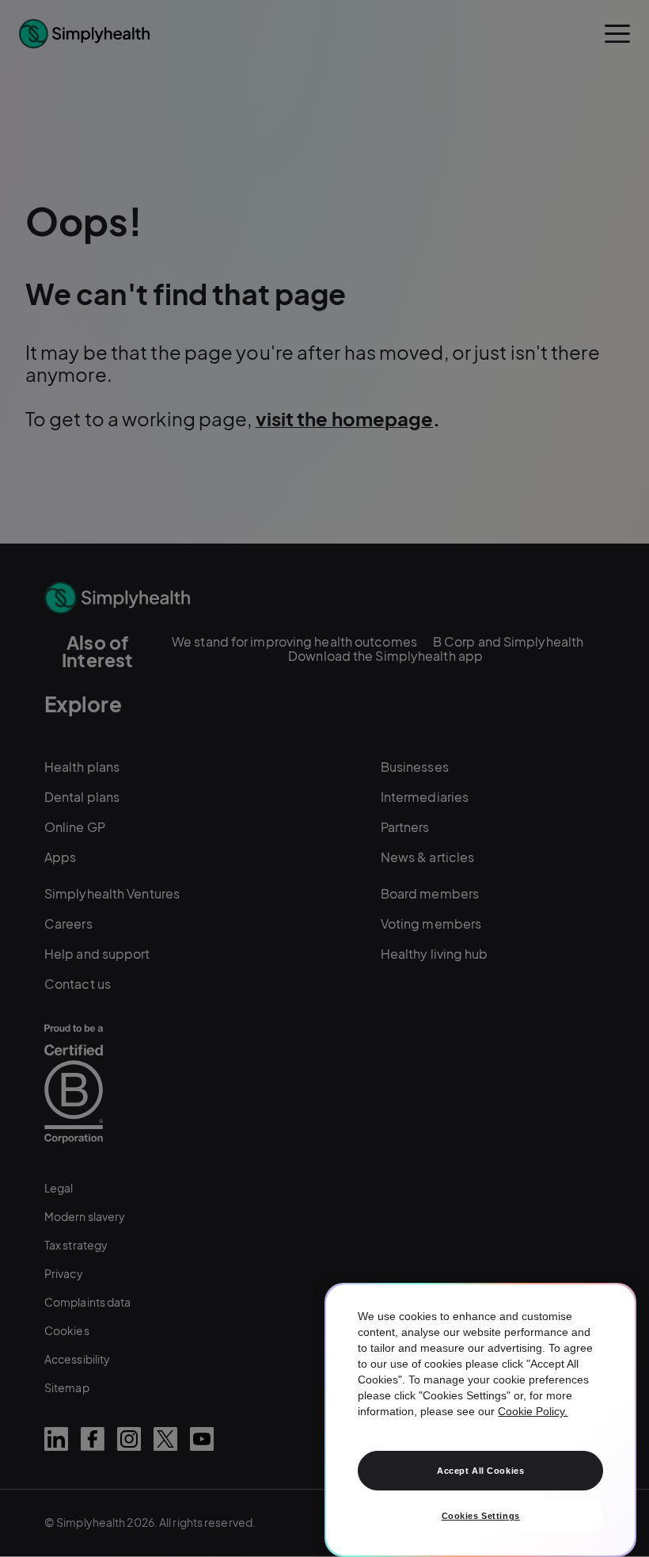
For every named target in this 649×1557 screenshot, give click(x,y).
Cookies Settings (481, 1516)
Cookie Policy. (532, 1411)
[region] (480, 1420)
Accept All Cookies (480, 1470)
